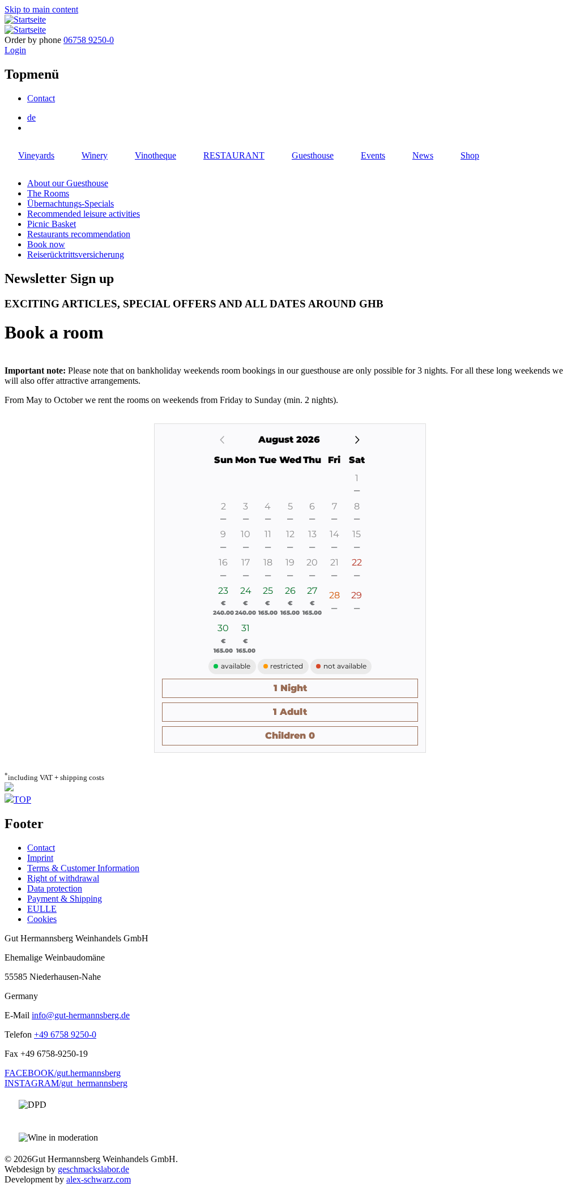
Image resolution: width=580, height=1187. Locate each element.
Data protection (54, 888)
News (422, 155)
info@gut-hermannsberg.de (81, 1015)
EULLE (42, 909)
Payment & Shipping (64, 898)
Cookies (42, 919)
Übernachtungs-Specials (70, 203)
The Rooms (48, 193)
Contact (41, 98)
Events (373, 155)
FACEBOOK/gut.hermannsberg (63, 1073)
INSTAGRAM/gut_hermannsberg (66, 1083)
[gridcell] (357, 570)
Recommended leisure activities (83, 213)
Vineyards (36, 155)
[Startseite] (25, 19)
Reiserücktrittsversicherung (75, 254)
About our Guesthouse (67, 183)
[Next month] (357, 440)
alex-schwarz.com (98, 1179)
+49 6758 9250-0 (65, 1034)
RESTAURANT (234, 155)
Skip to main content (41, 9)
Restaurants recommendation (78, 234)
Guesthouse (313, 155)
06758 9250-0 (88, 40)
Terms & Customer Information (83, 868)
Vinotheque (155, 155)
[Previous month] (222, 440)
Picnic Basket (51, 224)
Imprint (40, 858)
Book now (46, 244)
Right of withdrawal (63, 878)
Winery (95, 155)
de (31, 117)
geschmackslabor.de (93, 1169)
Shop (469, 155)
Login (15, 50)
